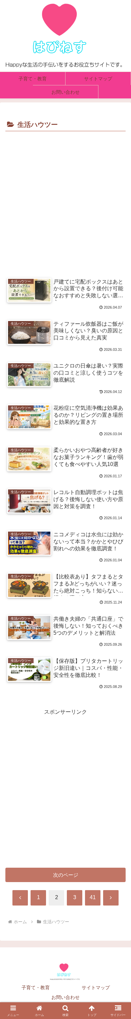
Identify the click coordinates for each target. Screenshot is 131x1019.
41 (93, 897)
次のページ (65, 875)
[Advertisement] (65, 202)
